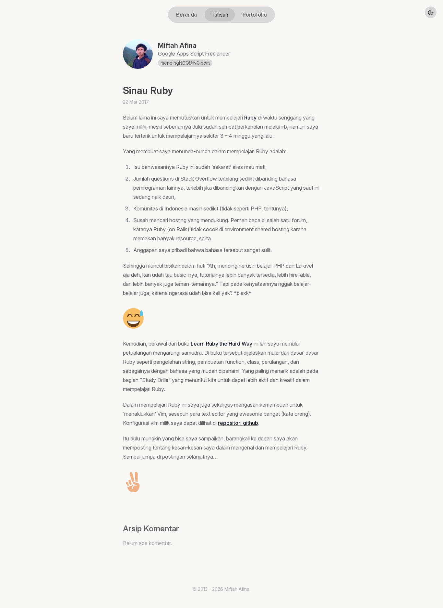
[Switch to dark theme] (431, 12)
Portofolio (255, 14)
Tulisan (219, 14)
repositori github (238, 423)
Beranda (186, 14)
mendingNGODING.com (185, 63)
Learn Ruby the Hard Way (221, 343)
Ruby (250, 117)
